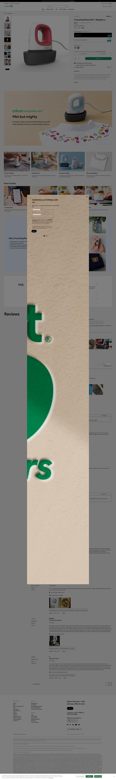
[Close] (86, 196)
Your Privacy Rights (80, 776)
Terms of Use (49, 219)
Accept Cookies (98, 776)
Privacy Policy (34, 220)
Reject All (89, 776)
